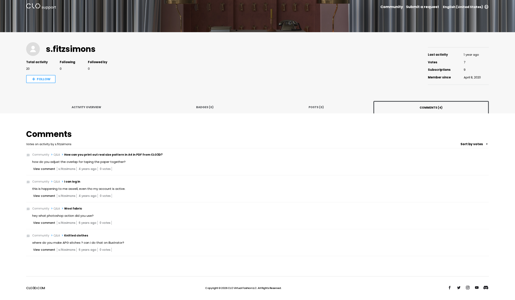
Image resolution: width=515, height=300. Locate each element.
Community (391, 7)
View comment (44, 169)
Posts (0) (316, 107)
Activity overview (86, 107)
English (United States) (463, 7)
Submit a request (422, 7)
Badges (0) (205, 107)
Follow (43, 79)
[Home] (41, 7)
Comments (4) (431, 108)
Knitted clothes (76, 235)
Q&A (57, 155)
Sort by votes (471, 144)
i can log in (72, 182)
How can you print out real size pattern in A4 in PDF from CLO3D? (113, 155)
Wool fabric (73, 209)
